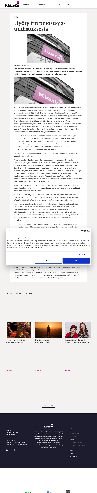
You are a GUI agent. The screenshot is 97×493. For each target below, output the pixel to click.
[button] (48, 406)
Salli (76, 261)
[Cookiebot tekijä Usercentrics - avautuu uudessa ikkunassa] (81, 230)
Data (73, 448)
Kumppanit (75, 433)
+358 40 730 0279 (12, 445)
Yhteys (70, 4)
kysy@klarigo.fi (10, 440)
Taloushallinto (77, 442)
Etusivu (71, 428)
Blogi (58, 4)
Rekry (74, 436)
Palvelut (43, 4)
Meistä (26, 4)
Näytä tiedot (82, 255)
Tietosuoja (73, 456)
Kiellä (48, 261)
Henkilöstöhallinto (79, 445)
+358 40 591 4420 (12, 442)
